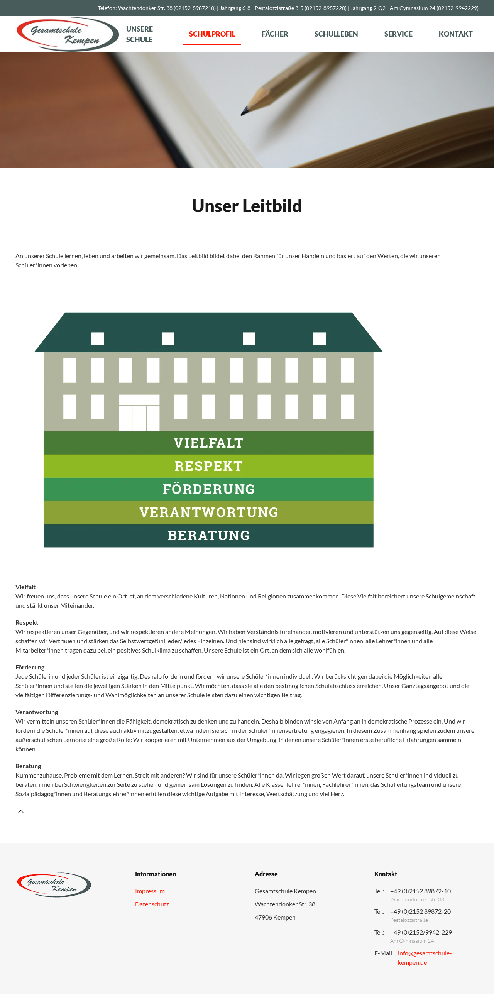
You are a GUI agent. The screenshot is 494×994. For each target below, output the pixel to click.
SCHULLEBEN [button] (336, 34)
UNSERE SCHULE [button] (139, 34)
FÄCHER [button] (275, 34)
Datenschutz (152, 904)
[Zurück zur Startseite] (67, 34)
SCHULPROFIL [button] (212, 34)
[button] (20, 812)
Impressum (150, 890)
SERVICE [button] (398, 34)
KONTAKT (456, 34)
